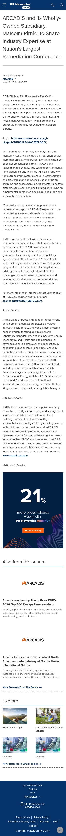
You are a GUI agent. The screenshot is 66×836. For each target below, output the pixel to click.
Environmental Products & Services (49, 729)
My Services (31, 797)
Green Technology (12, 727)
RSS (55, 821)
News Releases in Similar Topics (20, 764)
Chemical (7, 757)
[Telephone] (53, 5)
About (32, 792)
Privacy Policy (41, 817)
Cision (39, 831)
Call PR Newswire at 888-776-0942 (33, 805)
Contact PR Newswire (32, 785)
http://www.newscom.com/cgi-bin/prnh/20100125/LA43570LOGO (25, 140)
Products (33, 789)
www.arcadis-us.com (15, 455)
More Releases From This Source (20, 687)
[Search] (61, 5)
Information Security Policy (22, 821)
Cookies (33, 826)
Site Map (44, 821)
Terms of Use (23, 817)
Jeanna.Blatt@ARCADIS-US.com (22, 301)
